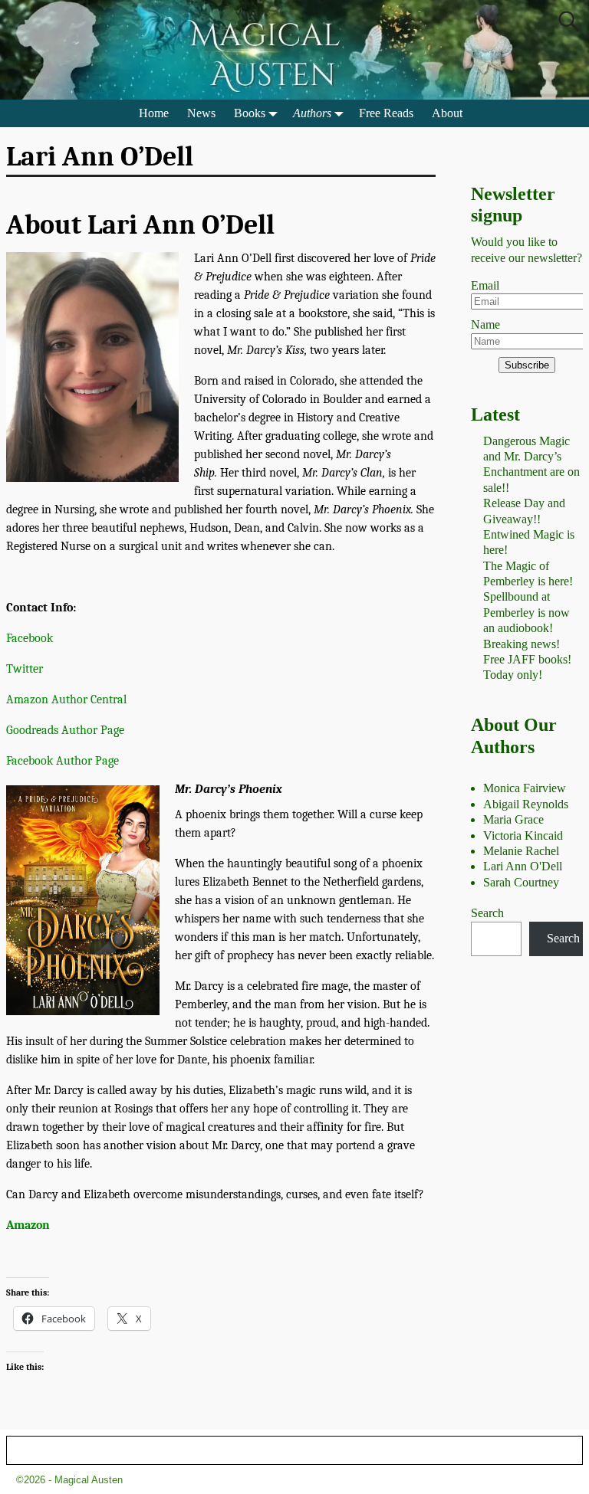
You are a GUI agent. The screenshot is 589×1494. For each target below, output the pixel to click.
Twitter (24, 669)
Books (249, 113)
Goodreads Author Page (65, 730)
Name (485, 324)
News (201, 113)
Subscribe (527, 365)
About (447, 113)
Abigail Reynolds (525, 804)
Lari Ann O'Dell (522, 866)
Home (154, 113)
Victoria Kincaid (523, 835)
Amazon (28, 1225)
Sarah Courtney (521, 882)
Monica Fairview (524, 788)
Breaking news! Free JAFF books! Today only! (527, 659)
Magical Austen (88, 1480)
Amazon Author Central (66, 699)
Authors (312, 113)
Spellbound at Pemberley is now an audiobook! (526, 612)
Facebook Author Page (62, 761)
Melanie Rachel (521, 850)
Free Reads (386, 113)
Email (485, 285)
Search (487, 912)
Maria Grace (513, 819)
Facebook (29, 638)
